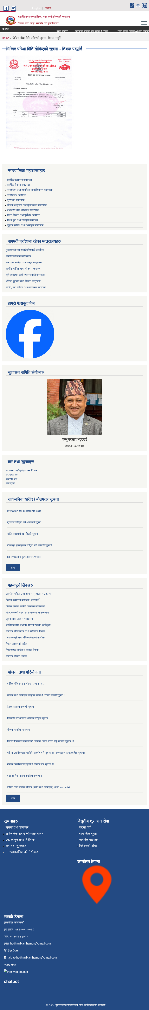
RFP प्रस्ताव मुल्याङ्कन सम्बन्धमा (24, 556)
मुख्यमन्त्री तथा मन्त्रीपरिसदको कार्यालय (25, 249)
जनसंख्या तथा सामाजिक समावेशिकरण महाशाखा (29, 189)
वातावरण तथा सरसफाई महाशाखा (23, 210)
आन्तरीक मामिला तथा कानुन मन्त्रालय (24, 262)
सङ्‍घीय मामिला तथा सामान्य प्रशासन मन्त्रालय (28, 593)
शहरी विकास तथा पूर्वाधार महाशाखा (23, 215)
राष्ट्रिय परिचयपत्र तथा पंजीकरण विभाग (25, 631)
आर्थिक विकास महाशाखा (18, 184)
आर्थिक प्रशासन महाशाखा (19, 179)
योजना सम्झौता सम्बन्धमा (18, 729)
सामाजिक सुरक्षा (88, 834)
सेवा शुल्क (10, 483)
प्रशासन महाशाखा (15, 200)
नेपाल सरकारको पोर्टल (16, 643)
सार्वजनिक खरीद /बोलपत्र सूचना (25, 834)
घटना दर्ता (85, 827)
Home (5, 37)
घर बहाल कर (12, 474)
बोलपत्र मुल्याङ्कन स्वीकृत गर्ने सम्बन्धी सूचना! (29, 545)
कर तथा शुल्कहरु (16, 846)
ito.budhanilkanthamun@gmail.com (35, 957)
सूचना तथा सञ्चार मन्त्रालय (19, 618)
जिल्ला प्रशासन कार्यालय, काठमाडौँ (22, 600)
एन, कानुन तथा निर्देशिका (21, 840)
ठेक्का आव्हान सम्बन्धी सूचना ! (21, 706)
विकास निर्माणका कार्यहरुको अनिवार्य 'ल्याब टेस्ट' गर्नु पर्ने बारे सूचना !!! (40, 741)
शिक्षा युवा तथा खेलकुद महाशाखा (22, 220)
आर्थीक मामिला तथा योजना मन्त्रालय (23, 268)
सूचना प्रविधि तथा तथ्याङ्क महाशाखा (25, 225)
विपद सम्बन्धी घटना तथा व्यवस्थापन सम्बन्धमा (27, 612)
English (36, 8)
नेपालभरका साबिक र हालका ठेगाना (22, 649)
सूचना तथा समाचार (17, 827)
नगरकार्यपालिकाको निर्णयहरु (22, 852)
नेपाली (48, 8)
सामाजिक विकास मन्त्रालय (18, 256)
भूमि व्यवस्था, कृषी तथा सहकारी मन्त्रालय (25, 274)
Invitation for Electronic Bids (24, 510)
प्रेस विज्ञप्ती (56, 31)
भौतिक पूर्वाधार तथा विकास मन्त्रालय (23, 281)
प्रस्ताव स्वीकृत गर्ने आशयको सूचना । (25, 522)
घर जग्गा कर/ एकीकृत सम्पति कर (21, 470)
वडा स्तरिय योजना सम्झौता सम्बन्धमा (24, 775)
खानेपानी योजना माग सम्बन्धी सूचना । (87, 31)
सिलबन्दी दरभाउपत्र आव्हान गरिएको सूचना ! (28, 718)
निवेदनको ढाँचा (88, 846)
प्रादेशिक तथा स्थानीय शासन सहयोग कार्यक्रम (28, 625)
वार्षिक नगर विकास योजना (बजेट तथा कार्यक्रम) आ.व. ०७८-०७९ (38, 787)
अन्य (13, 567)
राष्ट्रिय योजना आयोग (16, 656)
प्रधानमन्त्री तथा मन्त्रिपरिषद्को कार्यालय (25, 637)
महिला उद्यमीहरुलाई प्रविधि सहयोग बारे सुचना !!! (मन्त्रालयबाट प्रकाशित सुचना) (46, 752)
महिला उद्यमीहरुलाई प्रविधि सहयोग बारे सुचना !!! (30, 764)
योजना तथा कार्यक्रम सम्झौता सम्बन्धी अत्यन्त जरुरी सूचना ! (36, 695)
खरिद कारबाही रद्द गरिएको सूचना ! (23, 533)
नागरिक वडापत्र (88, 840)
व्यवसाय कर (11, 479)
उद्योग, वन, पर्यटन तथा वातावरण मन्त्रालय (26, 287)
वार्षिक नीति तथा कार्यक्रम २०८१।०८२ (26, 683)
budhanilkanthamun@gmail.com (30, 943)
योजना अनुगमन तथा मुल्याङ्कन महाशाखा (27, 205)
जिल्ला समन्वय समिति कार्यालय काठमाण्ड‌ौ (25, 606)
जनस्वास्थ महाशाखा (16, 195)
